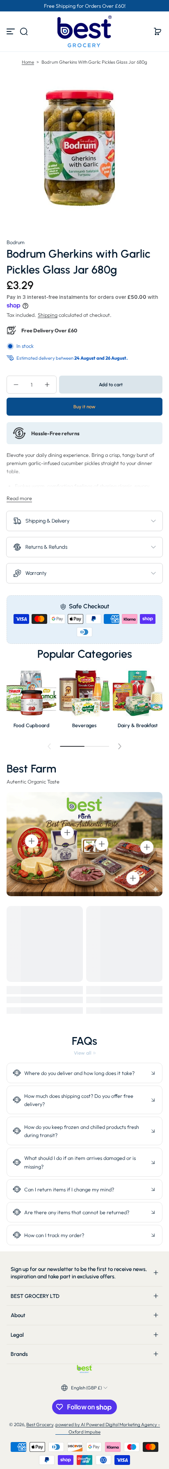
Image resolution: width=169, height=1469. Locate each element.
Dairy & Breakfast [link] (138, 725)
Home (28, 62)
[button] (24, 31)
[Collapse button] (84, 1073)
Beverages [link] (84, 725)
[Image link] (31, 700)
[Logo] (84, 31)
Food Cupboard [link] (32, 725)
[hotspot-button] (31, 841)
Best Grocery (39, 1424)
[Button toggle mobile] (11, 31)
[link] (85, 1053)
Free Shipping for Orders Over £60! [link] (85, 5)
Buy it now (84, 407)
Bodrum (16, 242)
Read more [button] (19, 498)
